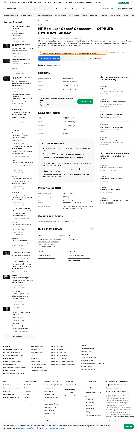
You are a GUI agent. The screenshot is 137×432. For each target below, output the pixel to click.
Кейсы (67, 9)
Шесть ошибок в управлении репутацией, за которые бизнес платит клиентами (22, 226)
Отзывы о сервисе (9, 370)
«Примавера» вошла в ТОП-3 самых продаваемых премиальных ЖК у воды (21, 213)
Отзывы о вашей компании (12, 361)
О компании (7, 384)
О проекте (87, 9)
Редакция (6, 391)
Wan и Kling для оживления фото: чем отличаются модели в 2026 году (23, 164)
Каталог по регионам (58, 349)
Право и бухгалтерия (44, 15)
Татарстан (47, 417)
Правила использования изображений (63, 364)
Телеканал (89, 2)
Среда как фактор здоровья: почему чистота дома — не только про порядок (21, 114)
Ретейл (125, 15)
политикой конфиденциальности (52, 428)
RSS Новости (69, 392)
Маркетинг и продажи (89, 15)
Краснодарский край (51, 404)
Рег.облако (89, 399)
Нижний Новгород (50, 407)
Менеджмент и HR (27, 15)
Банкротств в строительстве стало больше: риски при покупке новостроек (21, 135)
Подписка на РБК (13, 2)
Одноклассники (29, 391)
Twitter (26, 388)
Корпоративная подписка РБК (13, 355)
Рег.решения (90, 402)
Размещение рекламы (10, 394)
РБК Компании (79, 2)
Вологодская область (51, 397)
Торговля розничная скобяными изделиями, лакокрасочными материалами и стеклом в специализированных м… (49, 242)
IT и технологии (60, 15)
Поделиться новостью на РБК (12, 349)
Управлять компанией (124, 8)
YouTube (26, 394)
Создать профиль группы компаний (14, 367)
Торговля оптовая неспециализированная (46, 256)
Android (88, 388)
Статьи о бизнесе (36, 367)
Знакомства (89, 405)
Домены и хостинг (92, 396)
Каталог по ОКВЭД (57, 346)
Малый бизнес (73, 15)
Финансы (103, 15)
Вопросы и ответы (86, 366)
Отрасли (48, 2)
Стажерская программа (11, 397)
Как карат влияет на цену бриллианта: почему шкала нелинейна (21, 312)
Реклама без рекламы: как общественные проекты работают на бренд (20, 295)
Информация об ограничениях (116, 384)
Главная (40, 21)
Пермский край (49, 410)
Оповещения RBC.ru (71, 396)
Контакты (84, 345)
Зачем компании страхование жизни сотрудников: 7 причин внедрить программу (22, 180)
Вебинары (34, 358)
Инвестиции (25, 2)
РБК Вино (98, 2)
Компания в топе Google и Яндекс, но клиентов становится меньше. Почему (22, 279)
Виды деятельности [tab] (53, 65)
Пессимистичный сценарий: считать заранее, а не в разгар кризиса (21, 65)
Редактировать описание (116, 52)
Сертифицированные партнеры (13, 373)
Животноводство (74, 239)
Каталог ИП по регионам (59, 358)
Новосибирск (48, 391)
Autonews (68, 2)
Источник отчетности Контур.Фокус (92, 363)
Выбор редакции (10, 15)
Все (92, 229)
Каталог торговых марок (59, 355)
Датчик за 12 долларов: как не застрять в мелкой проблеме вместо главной (21, 83)
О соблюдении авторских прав (116, 391)
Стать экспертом (107, 8)
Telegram (27, 397)
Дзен (25, 400)
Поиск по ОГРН (86, 351)
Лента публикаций (12, 22)
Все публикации (18, 336)
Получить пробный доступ (11, 352)
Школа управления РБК (93, 415)
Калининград (48, 400)
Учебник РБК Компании (38, 364)
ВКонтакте (27, 384)
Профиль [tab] (41, 65)
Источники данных (87, 360)
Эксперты (59, 9)
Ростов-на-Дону (49, 413)
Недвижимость (58, 2)
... (105, 2)
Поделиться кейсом (9, 364)
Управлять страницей (51, 58)
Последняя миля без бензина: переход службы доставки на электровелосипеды (21, 266)
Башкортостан (49, 394)
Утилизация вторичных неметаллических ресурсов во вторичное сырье (79, 257)
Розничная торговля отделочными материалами (67, 38)
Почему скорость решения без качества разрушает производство (22, 33)
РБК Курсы (89, 412)
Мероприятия (38, 2)
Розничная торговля (44, 38)
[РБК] (5, 2)
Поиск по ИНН (85, 354)
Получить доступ (85, 101)
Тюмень (46, 420)
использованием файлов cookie (28, 428)
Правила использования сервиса (62, 361)
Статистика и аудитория (88, 357)
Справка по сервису (87, 348)
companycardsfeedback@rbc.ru (123, 416)
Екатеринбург (49, 388)
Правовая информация (113, 388)
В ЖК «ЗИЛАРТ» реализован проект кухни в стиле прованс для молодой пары (22, 151)
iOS (87, 384)
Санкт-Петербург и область (53, 384)
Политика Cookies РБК (88, 369)
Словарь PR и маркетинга (39, 370)
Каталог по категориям (58, 352)
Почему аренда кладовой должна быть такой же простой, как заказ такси (22, 196)
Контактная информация (11, 388)
